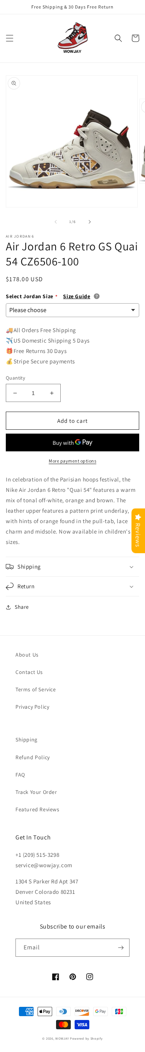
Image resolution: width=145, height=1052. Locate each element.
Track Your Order (36, 792)
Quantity (15, 378)
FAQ (20, 774)
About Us (27, 654)
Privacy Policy (32, 706)
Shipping (26, 739)
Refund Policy (32, 757)
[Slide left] (55, 221)
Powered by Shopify (86, 1038)
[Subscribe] (120, 948)
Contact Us (29, 672)
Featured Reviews (37, 809)
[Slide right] (89, 221)
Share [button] (22, 606)
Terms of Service (35, 689)
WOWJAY (62, 1038)
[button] (9, 38)
